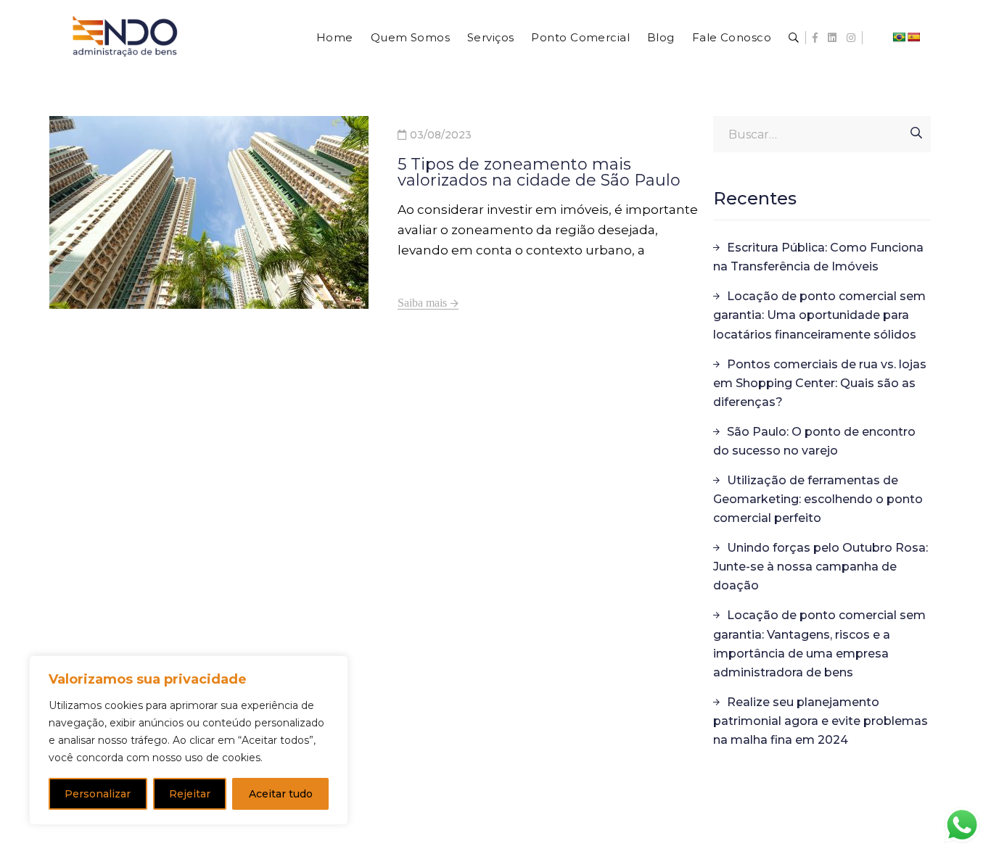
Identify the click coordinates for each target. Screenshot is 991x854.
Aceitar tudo (281, 793)
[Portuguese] (898, 37)
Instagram (851, 38)
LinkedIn (832, 38)
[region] (188, 740)
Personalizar (98, 793)
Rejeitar (189, 793)
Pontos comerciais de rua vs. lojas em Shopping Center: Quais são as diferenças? (819, 383)
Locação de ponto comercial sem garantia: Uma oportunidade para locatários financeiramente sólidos (819, 315)
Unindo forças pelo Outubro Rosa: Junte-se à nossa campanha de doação (820, 566)
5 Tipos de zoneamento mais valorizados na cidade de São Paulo (539, 172)
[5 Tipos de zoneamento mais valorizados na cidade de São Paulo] (209, 212)
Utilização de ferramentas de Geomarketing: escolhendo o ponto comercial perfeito (818, 499)
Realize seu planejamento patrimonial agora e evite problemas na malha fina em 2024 (820, 721)
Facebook (815, 38)
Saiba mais (422, 303)
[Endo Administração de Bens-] (125, 48)
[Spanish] (913, 37)
